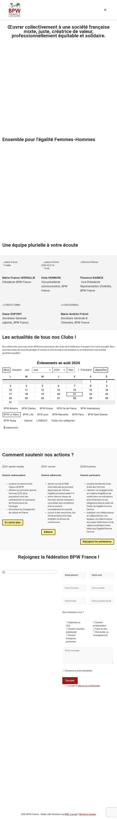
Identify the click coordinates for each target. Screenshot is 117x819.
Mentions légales (87, 814)
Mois (6, 369)
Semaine (16, 369)
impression (10, 428)
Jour (27, 369)
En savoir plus (13, 522)
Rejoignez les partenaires (97, 541)
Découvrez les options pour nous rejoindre (87, 214)
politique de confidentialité (89, 686)
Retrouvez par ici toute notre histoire (25, 230)
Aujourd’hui (101, 369)
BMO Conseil (71, 814)
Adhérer (48, 532)
